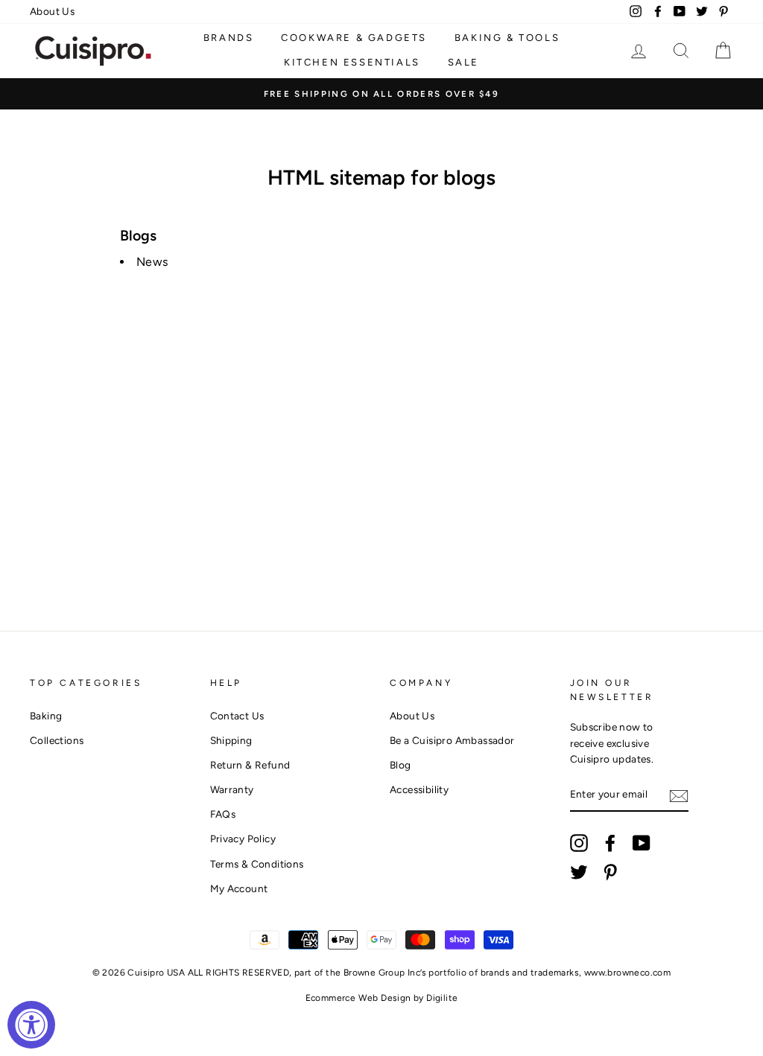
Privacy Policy (243, 839)
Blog (400, 765)
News (152, 262)
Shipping (231, 740)
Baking (46, 716)
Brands (228, 37)
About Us (52, 11)
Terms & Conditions (257, 864)
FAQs (223, 814)
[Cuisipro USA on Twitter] (579, 872)
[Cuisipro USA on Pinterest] (610, 872)
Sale (463, 62)
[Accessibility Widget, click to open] (31, 1025)
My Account (239, 888)
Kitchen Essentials (352, 62)
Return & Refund (250, 765)
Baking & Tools (507, 37)
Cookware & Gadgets (354, 37)
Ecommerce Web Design (358, 998)
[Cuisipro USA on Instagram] (579, 843)
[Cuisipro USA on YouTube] (641, 843)
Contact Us (237, 716)
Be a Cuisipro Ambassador (452, 740)
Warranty (232, 789)
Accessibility (419, 789)
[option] (381, 94)
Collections (56, 740)
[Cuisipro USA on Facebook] (610, 843)
